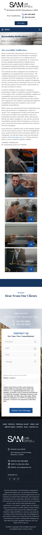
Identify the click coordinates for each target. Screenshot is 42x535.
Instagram (14, 479)
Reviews (20, 427)
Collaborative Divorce (21, 235)
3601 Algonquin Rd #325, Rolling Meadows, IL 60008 (22, 10)
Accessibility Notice (16, 529)
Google (18, 479)
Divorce (21, 210)
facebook (10, 479)
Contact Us (33, 427)
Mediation (21, 260)
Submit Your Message (21, 410)
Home (5, 424)
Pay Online (21, 23)
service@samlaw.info (24, 467)
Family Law (21, 185)
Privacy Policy (18, 387)
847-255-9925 (30, 14)
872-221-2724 (30, 17)
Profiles (11, 424)
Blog (26, 427)
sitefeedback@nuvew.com (16, 137)
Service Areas (10, 427)
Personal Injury (21, 161)
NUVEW (8, 527)
